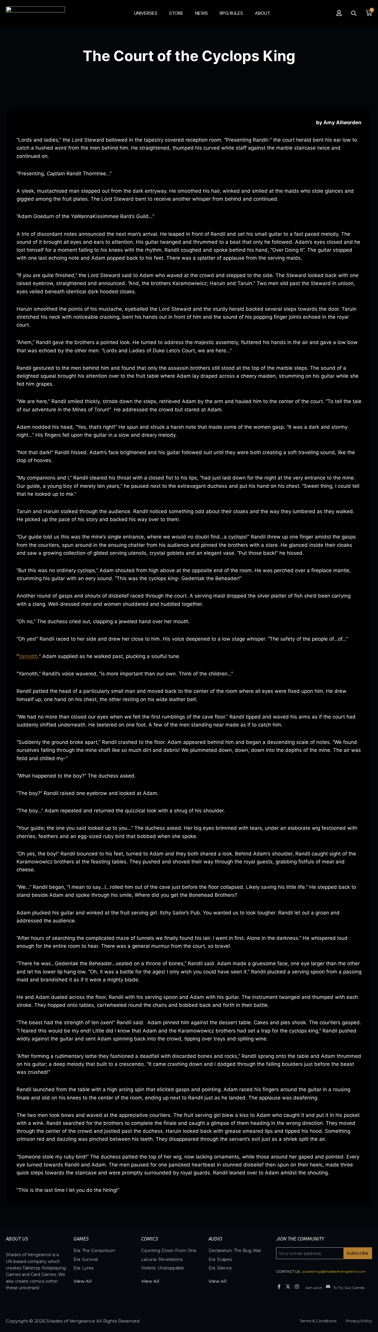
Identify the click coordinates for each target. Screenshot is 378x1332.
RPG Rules (231, 13)
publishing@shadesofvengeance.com (334, 1271)
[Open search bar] (354, 13)
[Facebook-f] (279, 1287)
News (201, 13)
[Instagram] (297, 1287)
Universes (145, 13)
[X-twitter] (288, 1287)
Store (176, 13)
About (262, 13)
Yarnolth (28, 656)
